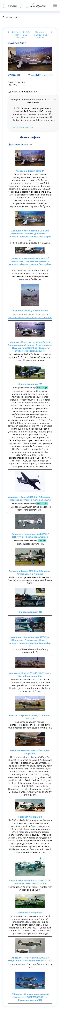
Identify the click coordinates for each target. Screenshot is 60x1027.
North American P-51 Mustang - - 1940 (30, 317)
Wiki (33, 75)
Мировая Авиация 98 (30, 817)
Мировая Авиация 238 (30, 384)
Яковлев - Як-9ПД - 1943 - (40, 35)
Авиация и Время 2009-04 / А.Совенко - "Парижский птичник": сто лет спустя (30, 498)
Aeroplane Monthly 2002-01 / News (30, 310)
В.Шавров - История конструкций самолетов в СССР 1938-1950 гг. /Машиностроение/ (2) (30, 997)
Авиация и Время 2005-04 (30, 171)
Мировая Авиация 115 (30, 912)
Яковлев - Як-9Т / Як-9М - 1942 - (21, 35)
